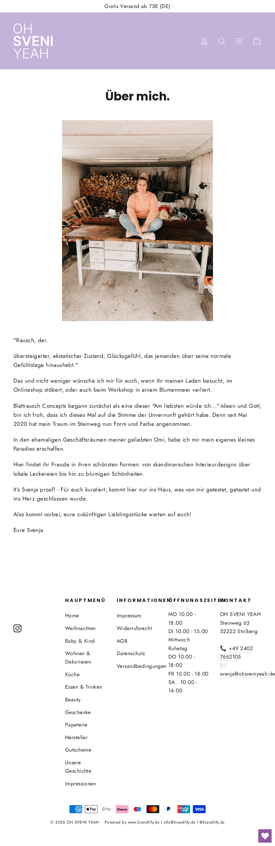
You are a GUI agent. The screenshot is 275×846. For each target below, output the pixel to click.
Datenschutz (131, 653)
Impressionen (80, 783)
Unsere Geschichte (78, 767)
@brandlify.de (212, 822)
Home (72, 615)
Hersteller (76, 737)
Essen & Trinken (83, 687)
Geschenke (78, 712)
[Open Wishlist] (265, 836)
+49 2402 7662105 (236, 652)
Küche (72, 674)
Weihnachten (80, 628)
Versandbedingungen (137, 666)
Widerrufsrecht (134, 628)
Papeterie (76, 724)
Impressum (129, 615)
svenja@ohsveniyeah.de (247, 674)
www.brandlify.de (144, 822)
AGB (122, 641)
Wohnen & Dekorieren (78, 657)
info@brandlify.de (180, 822)
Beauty (73, 699)
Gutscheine (78, 750)
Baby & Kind (80, 641)
